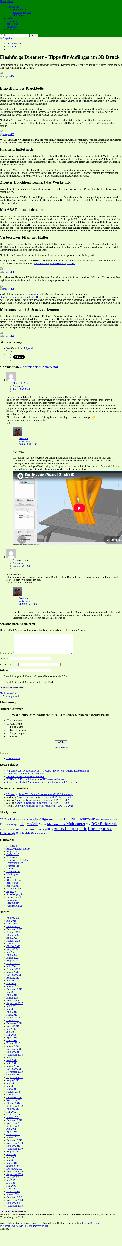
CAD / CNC (12, 18)
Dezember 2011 (14, 1120)
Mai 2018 (11, 992)
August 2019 (12, 977)
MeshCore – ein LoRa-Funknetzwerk (25, 773)
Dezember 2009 (14, 1168)
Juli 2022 (11, 952)
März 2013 (11, 1088)
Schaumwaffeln (31, 829)
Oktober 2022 (13, 946)
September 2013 (14, 1077)
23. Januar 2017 (14, 43)
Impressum (38, 1225)
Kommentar (7, 653)
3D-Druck (6, 819)
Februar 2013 (13, 1091)
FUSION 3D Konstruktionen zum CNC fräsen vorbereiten (35, 779)
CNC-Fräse (16, 723)
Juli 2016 (11, 1029)
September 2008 (14, 1205)
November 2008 (14, 1200)
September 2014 (14, 1054)
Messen (43, 824)
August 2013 (12, 1080)
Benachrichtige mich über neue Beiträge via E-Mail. (30, 682)
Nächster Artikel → (10, 693)
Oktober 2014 (13, 1051)
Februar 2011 (13, 1134)
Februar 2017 (13, 1017)
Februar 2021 (13, 963)
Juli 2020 (11, 966)
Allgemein (29, 348)
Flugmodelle (12, 6)
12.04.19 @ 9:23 (21, 388)
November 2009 (14, 1171)
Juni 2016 (11, 1031)
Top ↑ (48, 1225)
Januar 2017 (12, 1020)
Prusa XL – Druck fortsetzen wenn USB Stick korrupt (46, 794)
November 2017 (14, 1000)
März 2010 (11, 1163)
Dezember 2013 (14, 1069)
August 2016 (12, 1026)
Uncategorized (100, 828)
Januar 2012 (12, 1117)
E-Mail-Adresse (9, 664)
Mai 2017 (11, 1009)
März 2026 (11, 923)
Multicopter (18, 15)
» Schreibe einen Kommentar (39, 366)
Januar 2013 (12, 1094)
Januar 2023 (12, 943)
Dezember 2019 (14, 974)
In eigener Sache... (9, 1225)
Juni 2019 (11, 980)
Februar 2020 (13, 969)
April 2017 (11, 1012)
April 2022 (11, 955)
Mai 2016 (11, 1034)
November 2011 (14, 1123)
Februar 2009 (13, 1191)
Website (4, 670)
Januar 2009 (12, 1194)
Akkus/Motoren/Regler (25, 819)
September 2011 (14, 1126)
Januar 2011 (12, 1137)
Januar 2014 (12, 1066)
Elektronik (11, 21)
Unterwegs (11, 26)
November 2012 (14, 1100)
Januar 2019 (12, 986)
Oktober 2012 (13, 1103)
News (88, 824)
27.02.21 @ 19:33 (22, 565)
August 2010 (12, 1151)
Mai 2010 (11, 1160)
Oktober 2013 (13, 1074)
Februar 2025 (13, 932)
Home (3, 1)
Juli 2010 (11, 1154)
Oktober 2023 (13, 935)
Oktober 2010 (13, 1146)
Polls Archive (13, 758)
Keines (13, 736)
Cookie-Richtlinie (91, 1223)
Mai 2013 (11, 1086)
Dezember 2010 (14, 1140)
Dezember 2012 (14, 1097)
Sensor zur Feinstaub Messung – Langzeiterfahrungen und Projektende (41, 782)
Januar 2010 (12, 1165)
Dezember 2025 (14, 929)
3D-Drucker (16, 720)
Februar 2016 (13, 1043)
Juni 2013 (11, 1083)
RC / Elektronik (104, 823)
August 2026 (12, 917)
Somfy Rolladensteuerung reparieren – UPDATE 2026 (42, 800)
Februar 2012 (13, 1114)
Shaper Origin (17, 733)
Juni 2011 (11, 1128)
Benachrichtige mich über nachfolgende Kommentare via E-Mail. (36, 676)
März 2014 (11, 1063)
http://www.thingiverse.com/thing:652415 (54, 263)
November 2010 (14, 1143)
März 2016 (11, 1040)
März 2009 (11, 1188)
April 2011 (11, 1131)
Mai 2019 (11, 983)
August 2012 (12, 1108)
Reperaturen (15, 829)
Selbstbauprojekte (21, 12)
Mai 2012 (11, 1111)
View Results (61, 747)
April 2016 (11, 1037)
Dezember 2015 (14, 1049)
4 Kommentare (13, 46)
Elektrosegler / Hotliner (106, 819)
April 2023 (11, 937)
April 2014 (11, 1060)
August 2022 (12, 949)
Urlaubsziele (23, 833)
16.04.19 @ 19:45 (28, 444)
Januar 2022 (12, 957)
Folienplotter (16, 727)
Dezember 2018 (14, 989)
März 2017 (11, 1014)
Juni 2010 (11, 1157)
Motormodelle (20, 9)
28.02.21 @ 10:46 (28, 603)
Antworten (18, 386)
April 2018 (11, 994)
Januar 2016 (12, 1046)
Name (4, 658)
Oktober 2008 (13, 1203)
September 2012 (14, 1106)
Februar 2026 (13, 926)
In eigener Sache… (16, 29)
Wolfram (23, 438)
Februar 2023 (13, 940)
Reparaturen (12, 23)
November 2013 (14, 1071)
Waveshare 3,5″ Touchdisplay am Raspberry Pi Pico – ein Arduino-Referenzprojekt (48, 770)
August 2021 (12, 960)
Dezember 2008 (14, 1197)
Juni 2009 (11, 1183)
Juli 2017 (11, 1006)
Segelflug (47, 829)
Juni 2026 (11, 920)
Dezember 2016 (14, 1023)
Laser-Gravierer (18, 730)
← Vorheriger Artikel (10, 696)
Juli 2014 (11, 1057)
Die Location (25, 1225)
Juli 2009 (11, 1180)
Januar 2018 (12, 997)
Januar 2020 (12, 972)
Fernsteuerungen (9, 824)
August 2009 (12, 1177)
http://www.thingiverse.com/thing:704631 (21, 297)
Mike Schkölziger (21, 383)
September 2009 (14, 1174)
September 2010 (14, 1148)
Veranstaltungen (40, 833)
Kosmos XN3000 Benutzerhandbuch (25, 776)
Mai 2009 (11, 1185)
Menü (10, 1)
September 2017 (14, 1003)
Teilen (9, 351)
